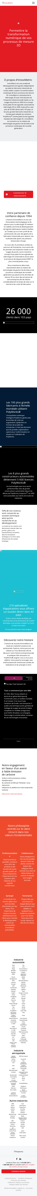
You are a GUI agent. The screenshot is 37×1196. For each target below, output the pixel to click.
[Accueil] (7, 3)
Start (18, 741)
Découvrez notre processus (12, 794)
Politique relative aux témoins (18, 1184)
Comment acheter (19, 1171)
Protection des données (18, 1180)
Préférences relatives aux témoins (18, 1182)
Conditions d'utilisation (25, 1178)
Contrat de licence (10, 1178)
